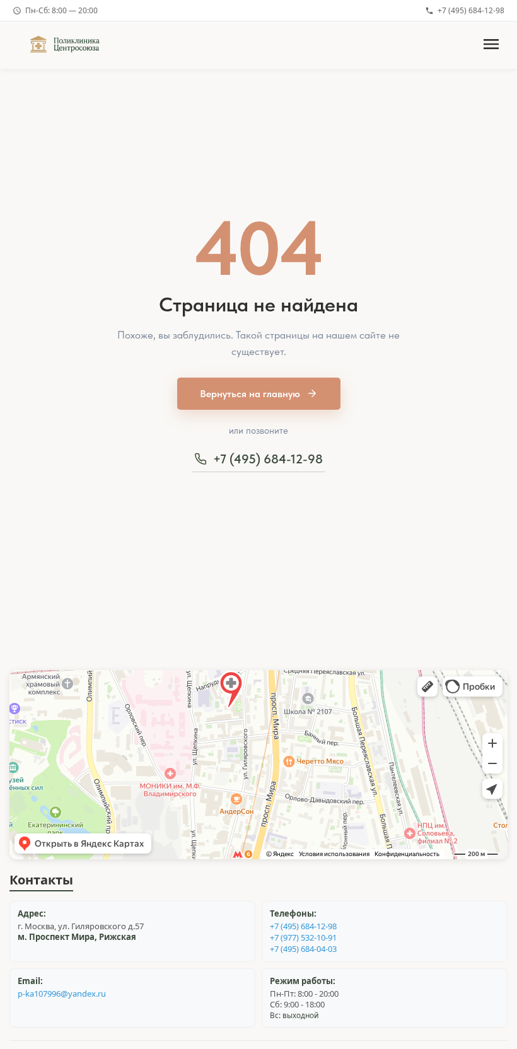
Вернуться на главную (250, 394)
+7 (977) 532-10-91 (303, 937)
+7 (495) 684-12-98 (471, 10)
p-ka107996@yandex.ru (62, 993)
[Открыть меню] (491, 45)
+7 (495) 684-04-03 (303, 949)
